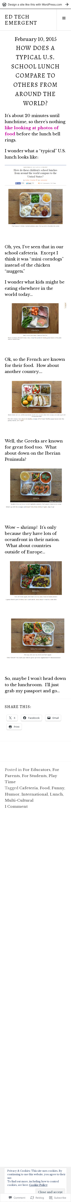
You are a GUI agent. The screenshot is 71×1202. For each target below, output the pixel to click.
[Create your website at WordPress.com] (35, 4)
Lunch (56, 794)
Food (45, 788)
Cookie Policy (38, 1185)
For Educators (36, 769)
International (34, 794)
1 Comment (16, 806)
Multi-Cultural (19, 800)
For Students (34, 776)
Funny (57, 788)
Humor (12, 794)
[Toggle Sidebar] (64, 19)
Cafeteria (28, 788)
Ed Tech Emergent (21, 20)
